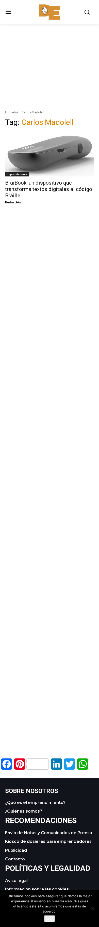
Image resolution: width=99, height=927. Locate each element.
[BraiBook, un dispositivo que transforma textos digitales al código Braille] (49, 154)
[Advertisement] (49, 59)
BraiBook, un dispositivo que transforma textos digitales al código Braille (48, 189)
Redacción (13, 202)
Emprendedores (17, 174)
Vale (49, 919)
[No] (92, 908)
